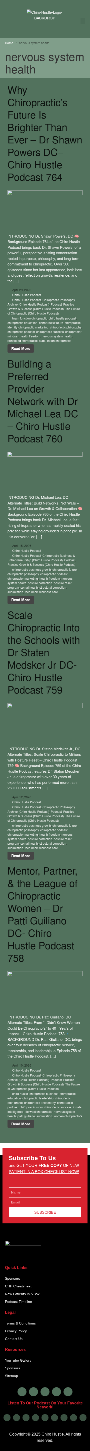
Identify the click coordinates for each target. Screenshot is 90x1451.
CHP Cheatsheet (18, 1286)
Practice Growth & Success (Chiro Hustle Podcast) (41, 306)
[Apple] (7, 1417)
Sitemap (11, 1376)
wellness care (48, 592)
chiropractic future (51, 322)
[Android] (45, 1417)
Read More (20, 348)
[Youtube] (56, 1391)
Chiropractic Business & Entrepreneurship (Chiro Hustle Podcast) (41, 557)
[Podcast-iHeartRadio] (54, 1417)
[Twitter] (45, 1391)
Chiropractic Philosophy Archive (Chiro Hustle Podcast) (41, 302)
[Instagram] (33, 1391)
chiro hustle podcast (62, 318)
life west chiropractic (38, 1111)
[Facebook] (22, 1391)
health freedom (30, 336)
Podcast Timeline (18, 1302)
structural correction (53, 587)
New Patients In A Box (22, 1294)
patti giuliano (26, 1116)
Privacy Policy (16, 1331)
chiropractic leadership (38, 1098)
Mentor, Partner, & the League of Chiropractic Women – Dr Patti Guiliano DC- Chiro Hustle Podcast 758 (43, 913)
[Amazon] (35, 1417)
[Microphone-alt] (68, 1391)
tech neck (31, 592)
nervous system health (57, 336)
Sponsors (12, 1278)
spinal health (29, 587)
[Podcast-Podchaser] (73, 1417)
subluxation (15, 592)
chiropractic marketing (33, 327)
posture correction (40, 583)
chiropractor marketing (23, 578)
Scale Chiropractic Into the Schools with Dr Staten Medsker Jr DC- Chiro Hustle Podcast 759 (44, 651)
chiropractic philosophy (65, 327)
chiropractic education (23, 322)
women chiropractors (68, 1116)
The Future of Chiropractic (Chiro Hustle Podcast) (44, 311)
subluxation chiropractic (55, 340)
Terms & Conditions (20, 1323)
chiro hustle (20, 1093)
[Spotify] (26, 1417)
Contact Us (13, 1339)
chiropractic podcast (21, 331)
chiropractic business (44, 1093)
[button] (83, 21)
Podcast (56, 304)
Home (9, 43)
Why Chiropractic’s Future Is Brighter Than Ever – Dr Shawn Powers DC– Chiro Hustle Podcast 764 (45, 133)
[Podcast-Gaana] (83, 1417)
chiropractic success (50, 331)
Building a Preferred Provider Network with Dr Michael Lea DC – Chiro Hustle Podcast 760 (43, 400)
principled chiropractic (23, 340)
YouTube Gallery (18, 1360)
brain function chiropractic (29, 318)
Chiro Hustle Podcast (26, 295)
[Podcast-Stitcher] (64, 1417)
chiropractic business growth (31, 569)
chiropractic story (31, 1107)
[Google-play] (16, 1417)
